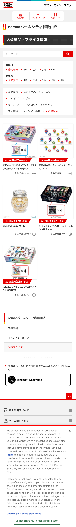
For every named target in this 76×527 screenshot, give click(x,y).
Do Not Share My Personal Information (37, 520)
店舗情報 (13, 328)
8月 (35, 69)
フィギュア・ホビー (19, 98)
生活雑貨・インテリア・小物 (24, 110)
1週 (62, 80)
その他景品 (52, 110)
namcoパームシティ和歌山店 (27, 318)
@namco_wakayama (29, 379)
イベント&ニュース (18, 337)
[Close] (70, 431)
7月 (44, 69)
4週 (35, 80)
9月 (25, 69)
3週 (44, 80)
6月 (53, 69)
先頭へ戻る (69, 396)
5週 (25, 80)
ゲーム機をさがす (19, 420)
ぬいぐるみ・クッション (37, 92)
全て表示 (13, 69)
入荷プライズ (15, 347)
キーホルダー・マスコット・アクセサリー (31, 104)
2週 (53, 80)
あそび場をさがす (19, 410)
